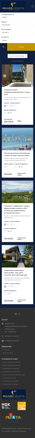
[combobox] (17, 18)
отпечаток (6, 349)
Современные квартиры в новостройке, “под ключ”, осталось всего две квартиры (15, 272)
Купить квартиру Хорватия (12, 365)
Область (4, 22)
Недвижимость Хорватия (11, 371)
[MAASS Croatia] (14, 6)
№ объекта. (5, 37)
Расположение (6, 29)
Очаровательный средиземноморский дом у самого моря (17, 92)
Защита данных (8, 353)
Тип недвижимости (7, 14)
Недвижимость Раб (9, 378)
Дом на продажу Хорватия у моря (14, 374)
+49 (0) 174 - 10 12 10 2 (12, 336)
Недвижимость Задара (10, 384)
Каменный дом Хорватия (11, 368)
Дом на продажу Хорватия (11, 362)
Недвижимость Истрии (10, 381)
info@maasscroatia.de (12, 341)
